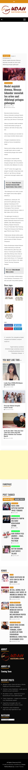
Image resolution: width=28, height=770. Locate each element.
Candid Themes (19, 766)
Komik (4, 570)
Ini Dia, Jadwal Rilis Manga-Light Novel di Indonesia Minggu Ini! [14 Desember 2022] (18, 593)
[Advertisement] (14, 36)
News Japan (17, 602)
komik (11, 574)
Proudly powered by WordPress (11, 764)
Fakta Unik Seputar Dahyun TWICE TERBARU (17, 508)
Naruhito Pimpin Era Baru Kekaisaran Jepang (17, 522)
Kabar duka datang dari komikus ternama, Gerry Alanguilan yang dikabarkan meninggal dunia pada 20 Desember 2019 (18, 632)
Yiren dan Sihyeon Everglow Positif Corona (12, 406)
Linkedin (18, 328)
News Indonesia (15, 516)
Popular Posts (8, 499)
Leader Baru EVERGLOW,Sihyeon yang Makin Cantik (13, 384)
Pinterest (9, 328)
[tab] (8, 499)
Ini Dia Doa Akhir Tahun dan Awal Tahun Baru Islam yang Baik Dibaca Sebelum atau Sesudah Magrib (13, 433)
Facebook (9, 325)
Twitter (18, 325)
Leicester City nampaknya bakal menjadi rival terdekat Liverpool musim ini (14, 339)
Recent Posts (19, 499)
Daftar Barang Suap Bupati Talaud (17, 551)
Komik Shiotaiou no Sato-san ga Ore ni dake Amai (17, 579)
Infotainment (8, 83)
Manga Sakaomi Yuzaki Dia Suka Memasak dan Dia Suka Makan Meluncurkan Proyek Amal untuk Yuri (18, 611)
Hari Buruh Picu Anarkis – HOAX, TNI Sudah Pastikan (17, 537)
